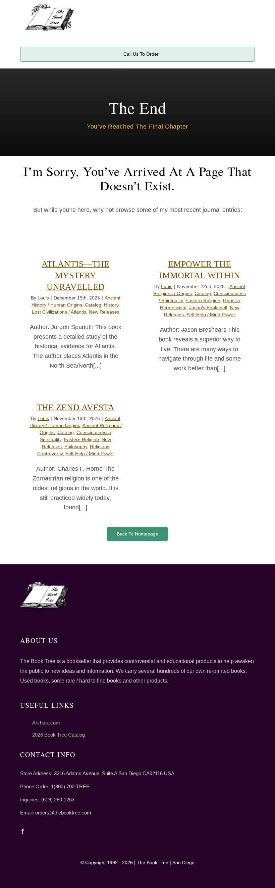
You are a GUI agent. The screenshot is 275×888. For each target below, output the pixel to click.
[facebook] (22, 831)
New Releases (104, 312)
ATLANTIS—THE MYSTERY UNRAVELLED (75, 275)
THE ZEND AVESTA (75, 407)
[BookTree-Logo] (49, 6)
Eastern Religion (202, 300)
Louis (43, 297)
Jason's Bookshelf (208, 307)
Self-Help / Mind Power (210, 314)
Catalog (93, 305)
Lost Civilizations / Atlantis (59, 312)
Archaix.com (46, 723)
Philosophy (75, 446)
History (111, 305)
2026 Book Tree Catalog (58, 735)
